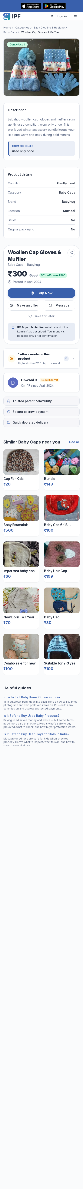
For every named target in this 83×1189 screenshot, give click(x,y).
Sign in (62, 16)
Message (62, 305)
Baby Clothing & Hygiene (49, 27)
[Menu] (75, 16)
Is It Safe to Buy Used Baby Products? (31, 715)
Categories (22, 27)
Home (7, 27)
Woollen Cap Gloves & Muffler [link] (40, 32)
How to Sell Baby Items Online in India (31, 697)
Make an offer (27, 305)
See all (74, 442)
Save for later (44, 316)
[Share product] (71, 253)
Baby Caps (10, 32)
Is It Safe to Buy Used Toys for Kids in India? (36, 734)
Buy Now (45, 293)
